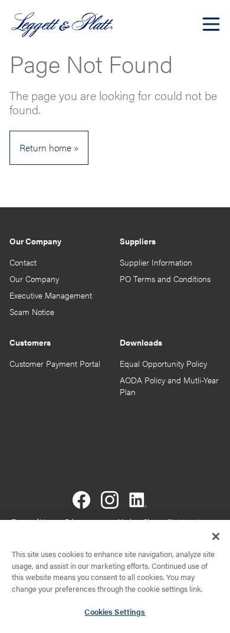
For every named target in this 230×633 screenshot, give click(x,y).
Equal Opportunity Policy (163, 363)
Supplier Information (156, 262)
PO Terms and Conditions (165, 278)
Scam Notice (31, 311)
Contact (23, 262)
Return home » (48, 147)
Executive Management (50, 295)
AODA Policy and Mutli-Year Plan (169, 386)
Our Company (34, 278)
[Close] (216, 536)
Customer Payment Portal (54, 363)
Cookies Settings (114, 611)
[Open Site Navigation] (211, 24)
